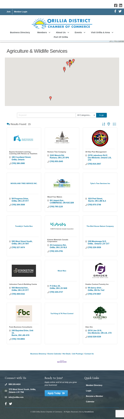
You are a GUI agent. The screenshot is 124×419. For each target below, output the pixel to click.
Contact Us (89, 354)
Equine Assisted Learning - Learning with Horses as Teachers (23, 153)
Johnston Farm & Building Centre (23, 284)
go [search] (102, 115)
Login (88, 391)
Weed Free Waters (54, 197)
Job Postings (77, 354)
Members (42, 32)
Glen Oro (89, 327)
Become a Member (94, 396)
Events (78, 32)
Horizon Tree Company (56, 152)
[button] (64, 70)
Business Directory (20, 32)
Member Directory (94, 385)
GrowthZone (89, 412)
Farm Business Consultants (20, 327)
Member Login (20, 12)
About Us (61, 32)
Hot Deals (67, 354)
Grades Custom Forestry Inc (97, 284)
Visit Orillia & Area (100, 32)
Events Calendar (54, 354)
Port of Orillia (61, 37)
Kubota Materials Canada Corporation (57, 240)
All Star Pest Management (96, 152)
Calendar (90, 402)
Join (9, 12)
